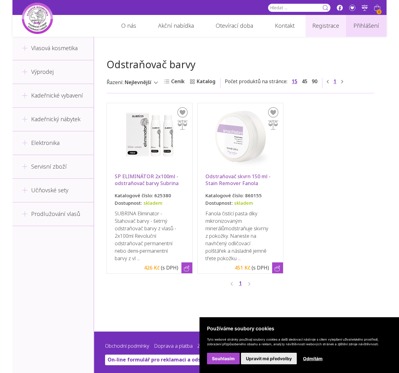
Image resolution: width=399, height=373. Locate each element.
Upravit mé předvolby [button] (269, 358)
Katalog (206, 81)
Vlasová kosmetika (54, 48)
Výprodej (42, 72)
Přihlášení (366, 26)
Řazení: (115, 82)
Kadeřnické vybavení (57, 96)
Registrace (325, 26)
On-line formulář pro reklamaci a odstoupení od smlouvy (179, 359)
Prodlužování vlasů (55, 214)
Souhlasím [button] (223, 358)
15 (294, 81)
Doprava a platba (173, 346)
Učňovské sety (49, 190)
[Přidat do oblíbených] (182, 112)
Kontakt (285, 26)
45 (304, 81)
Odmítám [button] (313, 358)
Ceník (178, 81)
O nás (128, 26)
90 (314, 81)
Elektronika (45, 143)
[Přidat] (182, 125)
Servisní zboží (49, 167)
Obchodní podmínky (127, 346)
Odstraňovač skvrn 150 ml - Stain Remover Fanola (238, 180)
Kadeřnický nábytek (55, 119)
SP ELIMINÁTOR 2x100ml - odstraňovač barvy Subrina (150, 180)
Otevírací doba (234, 26)
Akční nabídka (176, 26)
